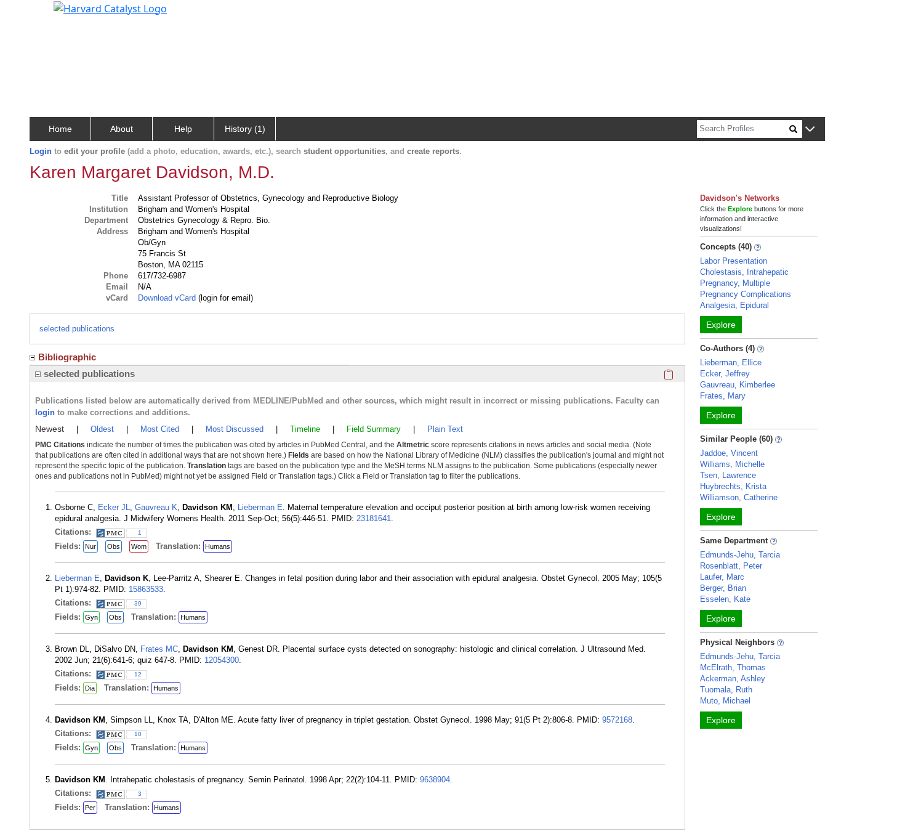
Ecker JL (114, 507)
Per (90, 807)
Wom (139, 546)
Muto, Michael (725, 700)
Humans (217, 546)
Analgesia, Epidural (734, 305)
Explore (721, 325)
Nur (90, 546)
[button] (810, 129)
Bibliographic (67, 357)
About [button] (121, 129)
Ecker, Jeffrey (725, 373)
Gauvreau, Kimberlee (737, 384)
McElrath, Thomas (733, 667)
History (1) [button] (245, 129)
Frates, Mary (723, 395)
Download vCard (167, 297)
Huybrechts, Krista (733, 486)
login (45, 412)
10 (138, 734)
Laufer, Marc (722, 577)
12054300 (221, 660)
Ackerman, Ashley (732, 678)
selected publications (77, 328)
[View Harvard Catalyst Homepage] (110, 7)
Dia (90, 688)
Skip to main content (51, 14)
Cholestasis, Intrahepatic (744, 272)
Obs (113, 546)
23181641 (373, 518)
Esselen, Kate (725, 599)
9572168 (617, 719)
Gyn (91, 617)
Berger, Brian (723, 588)
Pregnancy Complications (745, 294)
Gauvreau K (156, 507)
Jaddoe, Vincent (729, 453)
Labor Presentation (733, 261)
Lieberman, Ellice (731, 362)
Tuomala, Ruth (726, 689)
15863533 (146, 589)
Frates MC (159, 649)
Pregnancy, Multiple (735, 283)
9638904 (435, 779)
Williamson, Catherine (739, 497)
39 (138, 603)
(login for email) (224, 297)
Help (183, 129)
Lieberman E (260, 507)
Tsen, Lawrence (728, 475)
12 (138, 674)
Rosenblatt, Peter (731, 565)
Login (41, 151)
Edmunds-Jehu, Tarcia (740, 554)
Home (60, 129)
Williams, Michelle (732, 464)
